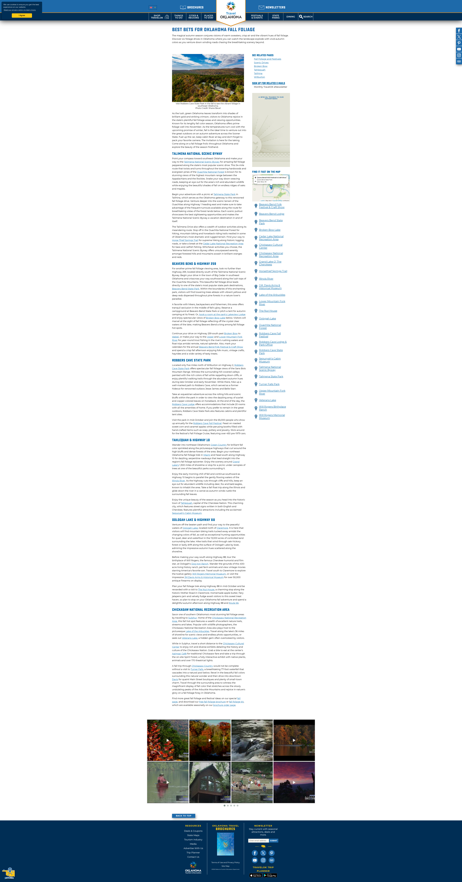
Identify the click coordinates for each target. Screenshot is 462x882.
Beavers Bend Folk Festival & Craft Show (221, 347)
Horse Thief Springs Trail (185, 240)
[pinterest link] (272, 853)
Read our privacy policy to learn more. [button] (20, 10)
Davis (175, 679)
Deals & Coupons (193, 831)
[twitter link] (263, 853)
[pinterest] (459, 43)
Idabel (175, 337)
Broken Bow (231, 333)
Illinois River (178, 480)
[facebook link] (255, 853)
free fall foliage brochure (212, 702)
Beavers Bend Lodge (271, 213)
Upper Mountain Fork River (272, 392)
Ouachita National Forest (210, 172)
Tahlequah (186, 503)
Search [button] (308, 16)
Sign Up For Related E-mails (268, 83)
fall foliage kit (236, 702)
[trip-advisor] (459, 61)
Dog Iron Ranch (199, 564)
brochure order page (224, 705)
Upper (210, 337)
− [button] (255, 181)
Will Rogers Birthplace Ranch (272, 408)
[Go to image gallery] (208, 101)
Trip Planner (193, 852)
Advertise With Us (193, 848)
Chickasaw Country (202, 666)
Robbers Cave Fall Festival (207, 423)
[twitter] (459, 37)
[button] (256, 206)
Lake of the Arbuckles (197, 631)
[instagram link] (263, 860)
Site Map (225, 866)
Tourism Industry (193, 839)
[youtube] (459, 49)
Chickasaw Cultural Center (270, 246)
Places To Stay (208, 16)
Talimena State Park (224, 194)
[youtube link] (255, 860)
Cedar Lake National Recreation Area (223, 243)
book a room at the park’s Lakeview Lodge (222, 314)
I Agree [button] (22, 15)
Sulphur (192, 618)
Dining (290, 16)
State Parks (275, 16)
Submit (273, 841)
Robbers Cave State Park (271, 352)
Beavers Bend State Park (185, 288)
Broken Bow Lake (215, 318)
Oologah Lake (190, 528)
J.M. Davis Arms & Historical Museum (270, 287)
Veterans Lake (189, 638)
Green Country (219, 445)
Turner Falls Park (269, 384)
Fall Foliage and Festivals (267, 59)
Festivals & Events (257, 16)
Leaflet (263, 200)
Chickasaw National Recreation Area (271, 255)
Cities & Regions (194, 16)
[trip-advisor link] (272, 860)
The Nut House (206, 589)
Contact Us (193, 857)
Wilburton (259, 77)
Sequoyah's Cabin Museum (187, 513)
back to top (183, 816)
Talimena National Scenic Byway (202, 162)
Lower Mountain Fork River (272, 303)
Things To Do (178, 16)
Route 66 (234, 603)
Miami (206, 455)
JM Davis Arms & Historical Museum (204, 577)
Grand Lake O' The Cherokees (270, 263)
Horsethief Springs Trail (273, 271)
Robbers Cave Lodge (183, 404)
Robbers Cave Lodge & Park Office (273, 343)
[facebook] (459, 31)
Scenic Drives (261, 62)
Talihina (258, 73)
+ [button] (255, 177)
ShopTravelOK (157, 16)
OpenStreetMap (277, 200)
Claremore (222, 528)
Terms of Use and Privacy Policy (225, 862)
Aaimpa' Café (179, 653)
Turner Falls (197, 669)
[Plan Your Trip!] (9, 873)
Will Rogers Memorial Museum (209, 574)
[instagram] (459, 55)
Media (193, 844)
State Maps (193, 835)
